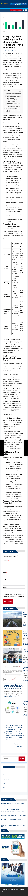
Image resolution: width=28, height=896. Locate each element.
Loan (4, 783)
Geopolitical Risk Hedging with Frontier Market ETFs (13, 826)
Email (5, 580)
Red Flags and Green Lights (11, 108)
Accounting (6, 771)
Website (5, 587)
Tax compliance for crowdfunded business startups (12, 820)
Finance (5, 775)
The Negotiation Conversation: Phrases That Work (12, 104)
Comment (6, 560)
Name (5, 572)
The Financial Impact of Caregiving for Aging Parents (12, 804)
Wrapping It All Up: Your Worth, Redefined (12, 110)
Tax (4, 787)
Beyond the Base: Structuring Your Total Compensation (12, 100)
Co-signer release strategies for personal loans (13, 815)
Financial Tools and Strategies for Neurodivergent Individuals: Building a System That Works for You (14, 687)
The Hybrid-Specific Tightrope (13, 106)
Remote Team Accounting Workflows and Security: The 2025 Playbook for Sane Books (12, 810)
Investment (6, 779)
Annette (4, 50)
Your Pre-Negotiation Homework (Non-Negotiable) (14, 97)
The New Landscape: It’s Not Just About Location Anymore (13, 94)
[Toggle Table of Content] (19, 91)
